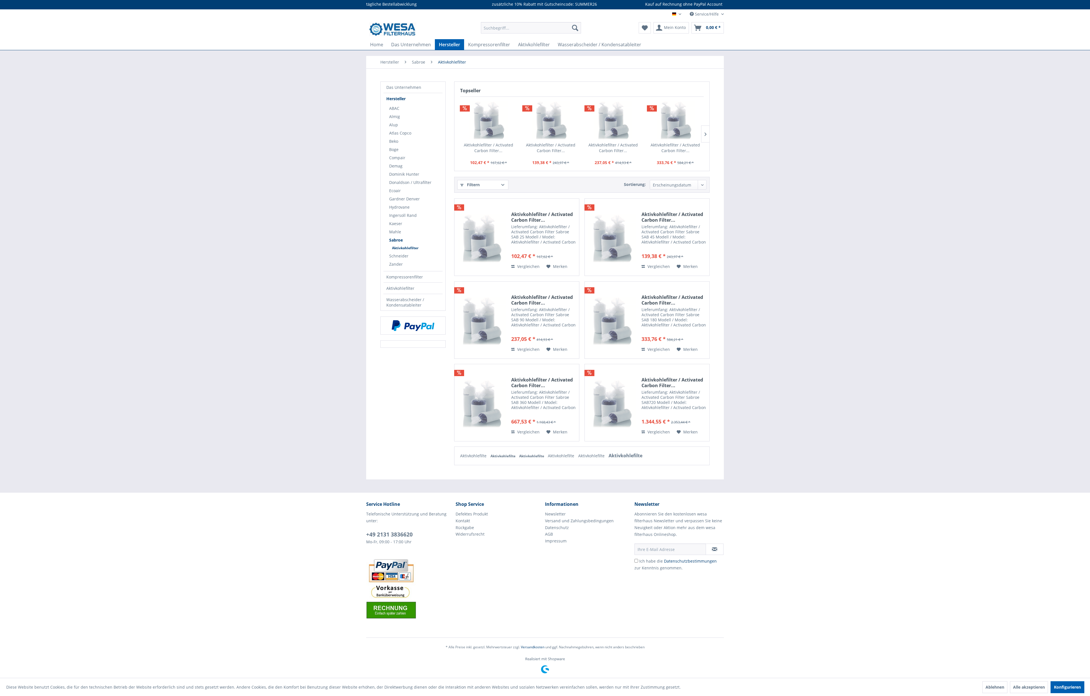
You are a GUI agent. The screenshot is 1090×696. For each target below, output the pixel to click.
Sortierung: (635, 184)
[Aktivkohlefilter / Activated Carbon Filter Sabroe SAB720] (612, 402)
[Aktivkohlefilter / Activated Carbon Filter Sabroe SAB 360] (481, 402)
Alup (393, 124)
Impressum (556, 541)
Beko (393, 141)
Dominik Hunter (404, 174)
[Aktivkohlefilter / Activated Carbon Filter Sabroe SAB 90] (613, 119)
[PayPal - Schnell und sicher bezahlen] (413, 325)
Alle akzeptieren (1029, 687)
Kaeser (395, 223)
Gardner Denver (404, 199)
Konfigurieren (1067, 687)
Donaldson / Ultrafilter (410, 182)
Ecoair (395, 190)
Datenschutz (557, 527)
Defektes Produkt (472, 514)
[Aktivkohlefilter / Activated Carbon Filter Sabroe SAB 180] (675, 119)
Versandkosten (532, 647)
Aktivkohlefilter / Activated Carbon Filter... (488, 147)
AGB (549, 534)
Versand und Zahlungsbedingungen (579, 520)
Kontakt (463, 520)
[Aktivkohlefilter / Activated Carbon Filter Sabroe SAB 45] (551, 119)
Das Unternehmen (403, 87)
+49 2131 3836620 (389, 534)
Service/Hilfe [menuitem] (707, 14)
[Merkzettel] (645, 27)
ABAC (394, 108)
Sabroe (396, 240)
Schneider (398, 256)
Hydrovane (399, 207)
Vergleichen (528, 266)
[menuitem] (531, 27)
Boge (394, 149)
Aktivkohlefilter (405, 248)
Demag (396, 166)
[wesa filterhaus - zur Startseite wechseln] (392, 29)
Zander (396, 264)
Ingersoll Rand (403, 215)
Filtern (473, 184)
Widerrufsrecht (470, 534)
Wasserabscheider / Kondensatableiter (405, 302)
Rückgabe (465, 527)
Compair (397, 157)
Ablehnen (995, 687)
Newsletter (555, 514)
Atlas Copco (400, 133)
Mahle (395, 231)
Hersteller (396, 98)
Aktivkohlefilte (474, 455)
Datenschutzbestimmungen (690, 561)
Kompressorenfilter (404, 277)
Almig (394, 116)
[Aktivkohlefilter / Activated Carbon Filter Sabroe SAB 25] (488, 119)
